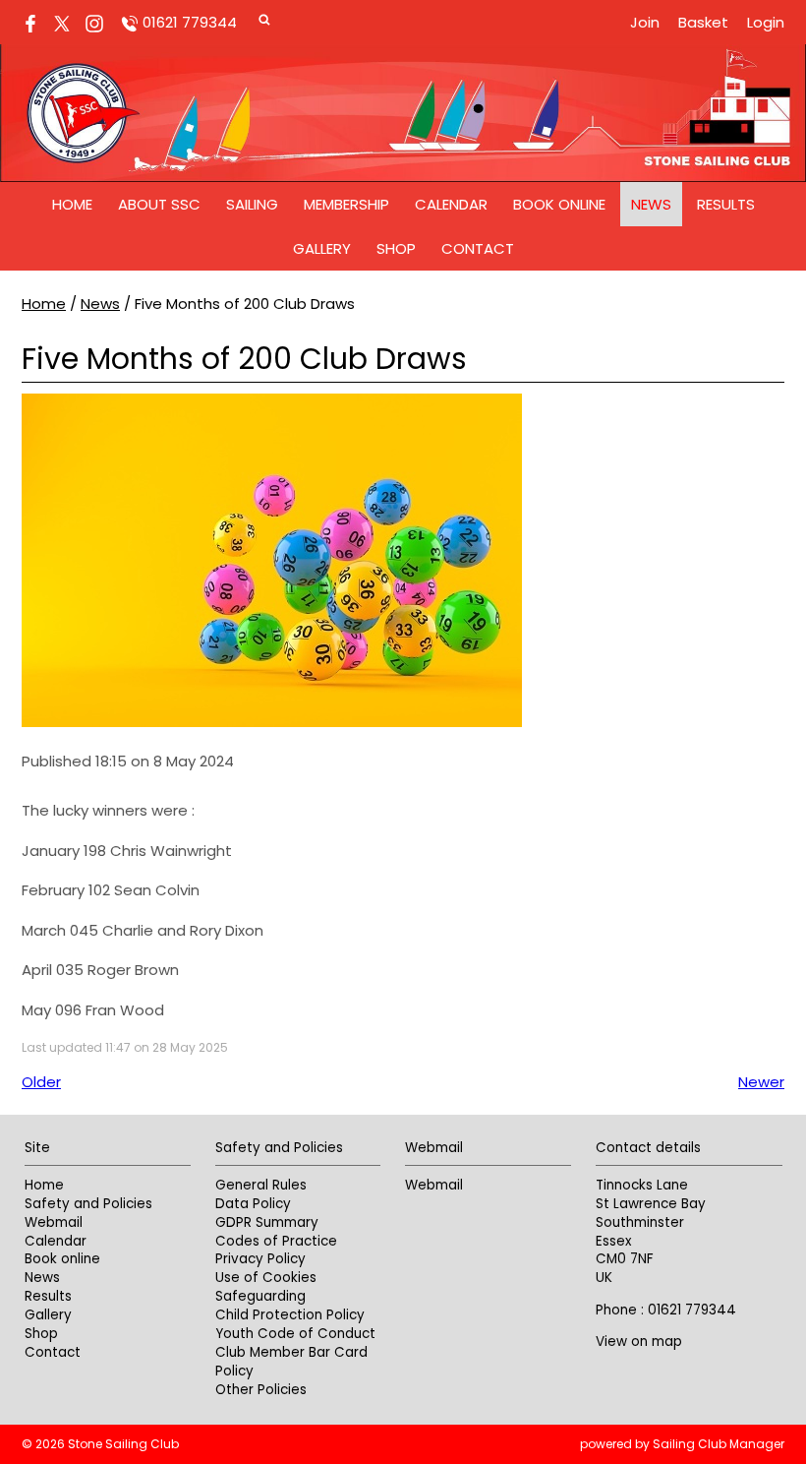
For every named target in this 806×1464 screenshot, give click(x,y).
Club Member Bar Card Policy (291, 1361)
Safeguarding (260, 1296)
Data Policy (253, 1203)
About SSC (159, 204)
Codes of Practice (276, 1241)
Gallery (322, 248)
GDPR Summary (266, 1222)
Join (645, 22)
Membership (346, 204)
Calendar (451, 204)
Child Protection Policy (290, 1315)
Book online (559, 204)
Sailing (252, 204)
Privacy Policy (260, 1259)
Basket (703, 22)
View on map (639, 1341)
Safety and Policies (88, 1203)
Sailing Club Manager (718, 1443)
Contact (477, 248)
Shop (396, 248)
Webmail (54, 1222)
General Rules (261, 1185)
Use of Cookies (266, 1277)
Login (765, 22)
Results (726, 204)
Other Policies (261, 1389)
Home (72, 204)
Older (41, 1081)
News (651, 204)
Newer (761, 1081)
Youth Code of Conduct (295, 1333)
